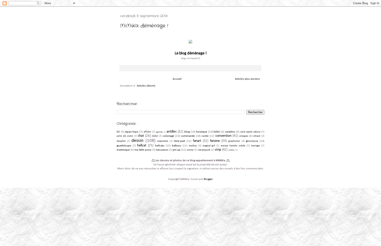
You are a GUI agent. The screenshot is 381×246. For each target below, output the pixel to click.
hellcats (159, 145)
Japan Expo (132, 131)
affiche (147, 132)
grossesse (252, 141)
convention (223, 136)
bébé (217, 131)
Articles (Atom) (146, 85)
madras (193, 145)
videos (231, 150)
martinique (123, 149)
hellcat (141, 145)
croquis (243, 136)
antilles (172, 131)
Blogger (208, 179)
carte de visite (125, 136)
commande (188, 136)
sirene (190, 150)
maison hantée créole (233, 145)
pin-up (176, 149)
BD (118, 132)
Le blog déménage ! (191, 53)
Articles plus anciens (247, 79)
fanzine (215, 141)
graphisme (234, 141)
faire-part (179, 141)
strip (218, 150)
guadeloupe (124, 145)
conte (205, 136)
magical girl (209, 145)
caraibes (230, 131)
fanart (197, 141)
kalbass (176, 145)
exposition (162, 141)
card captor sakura (250, 132)
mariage (255, 145)
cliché (155, 136)
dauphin (121, 141)
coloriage (168, 136)
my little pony (142, 149)
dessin (137, 140)
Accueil (177, 79)
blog (187, 131)
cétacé (256, 136)
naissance (162, 149)
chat (141, 136)
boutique (201, 131)
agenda (159, 132)
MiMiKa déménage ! (144, 25)
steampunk (204, 150)
